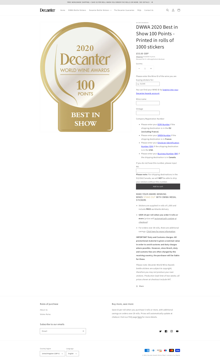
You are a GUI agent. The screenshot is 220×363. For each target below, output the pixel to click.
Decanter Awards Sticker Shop (156, 355)
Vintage (139, 109)
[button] (100, 10)
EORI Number (164, 124)
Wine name (141, 99)
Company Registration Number (150, 118)
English (71, 353)
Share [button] (141, 286)
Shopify (177, 355)
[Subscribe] (83, 331)
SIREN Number (164, 135)
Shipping (139, 56)
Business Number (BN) (168, 153)
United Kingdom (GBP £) (51, 353)
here (140, 317)
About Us (44, 310)
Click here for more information (161, 231)
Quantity (139, 64)
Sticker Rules (45, 314)
